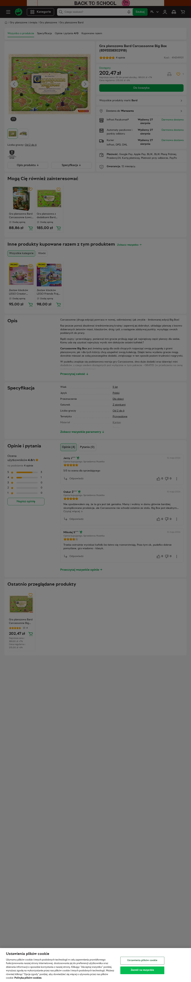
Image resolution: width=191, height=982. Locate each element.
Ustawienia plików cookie (142, 960)
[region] (95, 965)
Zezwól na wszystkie (142, 970)
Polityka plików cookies (28, 978)
